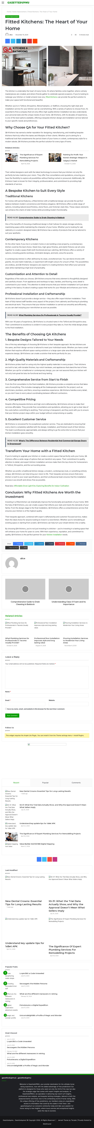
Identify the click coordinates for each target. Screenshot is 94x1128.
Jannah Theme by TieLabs (67, 1120)
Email (8, 700)
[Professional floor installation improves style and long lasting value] (47, 629)
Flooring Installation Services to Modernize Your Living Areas (75, 640)
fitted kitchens (51, 97)
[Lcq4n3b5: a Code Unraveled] (11, 976)
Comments (76, 783)
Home (8, 12)
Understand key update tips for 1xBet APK (37, 823)
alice (10, 35)
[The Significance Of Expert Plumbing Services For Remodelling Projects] (11, 157)
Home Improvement (19, 12)
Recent (16, 783)
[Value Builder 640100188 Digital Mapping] (11, 847)
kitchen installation (54, 534)
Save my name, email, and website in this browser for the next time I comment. (36, 709)
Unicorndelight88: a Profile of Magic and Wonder (41, 1015)
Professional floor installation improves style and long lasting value (47, 640)
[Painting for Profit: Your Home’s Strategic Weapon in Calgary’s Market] (55, 157)
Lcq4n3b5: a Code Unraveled (32, 973)
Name (8, 692)
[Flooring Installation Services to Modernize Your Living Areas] (76, 629)
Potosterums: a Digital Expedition (34, 1005)
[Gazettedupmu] (18, 3)
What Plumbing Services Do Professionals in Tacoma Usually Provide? (17, 640)
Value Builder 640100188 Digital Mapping (37, 844)
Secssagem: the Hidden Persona (33, 984)
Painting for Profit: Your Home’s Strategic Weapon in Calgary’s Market (75, 158)
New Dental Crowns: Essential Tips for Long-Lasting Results (45, 791)
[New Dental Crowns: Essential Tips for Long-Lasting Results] (11, 796)
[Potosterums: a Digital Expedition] (11, 1008)
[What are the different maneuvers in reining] (11, 997)
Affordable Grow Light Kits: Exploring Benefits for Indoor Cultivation (41, 486)
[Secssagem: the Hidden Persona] (11, 987)
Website (52, 700)
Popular (45, 783)
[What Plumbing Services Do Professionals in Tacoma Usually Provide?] (18, 629)
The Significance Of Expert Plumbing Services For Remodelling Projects (31, 158)
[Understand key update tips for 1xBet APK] (11, 826)
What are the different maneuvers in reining (38, 994)
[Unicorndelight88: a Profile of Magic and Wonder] (11, 1018)
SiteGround (47, 1124)
